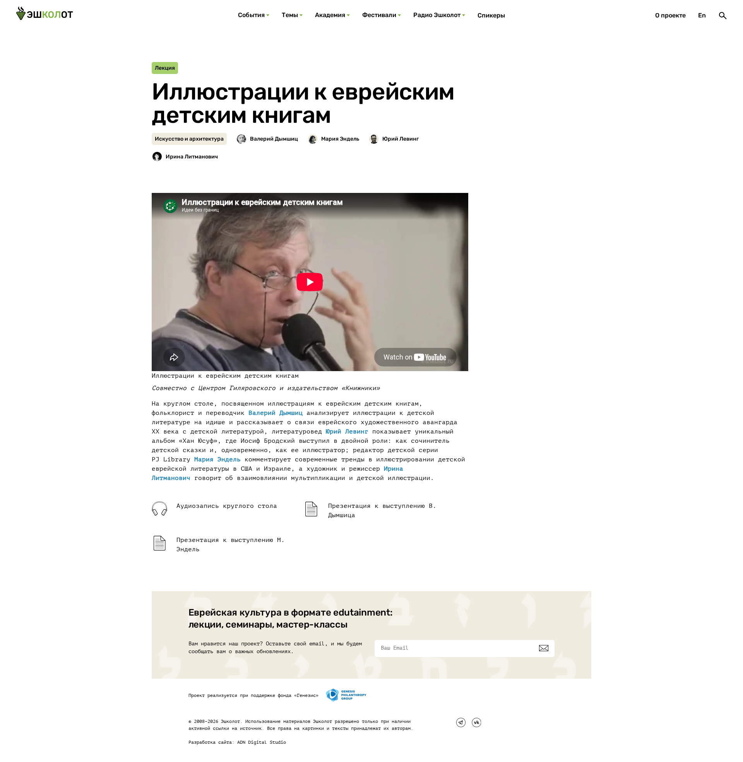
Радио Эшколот (437, 15)
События (251, 15)
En (702, 15)
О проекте (670, 15)
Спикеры (491, 15)
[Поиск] (723, 15)
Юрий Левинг (347, 431)
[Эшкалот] (44, 15)
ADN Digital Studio (261, 742)
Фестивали (379, 15)
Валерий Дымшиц (275, 412)
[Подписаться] (543, 648)
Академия (330, 15)
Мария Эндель (217, 459)
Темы (290, 15)
